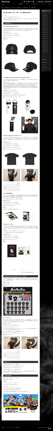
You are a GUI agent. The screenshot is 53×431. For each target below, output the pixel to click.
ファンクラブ (43, 3)
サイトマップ (11, 427)
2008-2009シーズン (45, 49)
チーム (8, 3)
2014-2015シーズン (45, 38)
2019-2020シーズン (45, 28)
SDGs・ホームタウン (35, 3)
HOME (2, 7)
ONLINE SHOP (48, 1)
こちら (22, 198)
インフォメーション (13, 7)
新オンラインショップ (18, 367)
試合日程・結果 (20, 3)
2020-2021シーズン (45, 26)
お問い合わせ (3, 427)
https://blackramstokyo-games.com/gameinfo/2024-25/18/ (15, 393)
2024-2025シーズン (19, 7)
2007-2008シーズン (45, 51)
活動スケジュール (44, 62)
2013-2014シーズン (45, 40)
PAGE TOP (50, 423)
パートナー (49, 3)
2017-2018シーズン (45, 32)
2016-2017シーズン (45, 34)
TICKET (41, 1)
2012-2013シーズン (45, 42)
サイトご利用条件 (17, 427)
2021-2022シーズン (45, 24)
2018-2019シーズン (45, 30)
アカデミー (27, 3)
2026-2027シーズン (45, 15)
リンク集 (8, 427)
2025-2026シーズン (45, 17)
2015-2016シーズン (45, 36)
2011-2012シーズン (45, 44)
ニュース (3, 3)
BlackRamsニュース (7, 7)
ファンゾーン (43, 64)
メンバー (14, 3)
